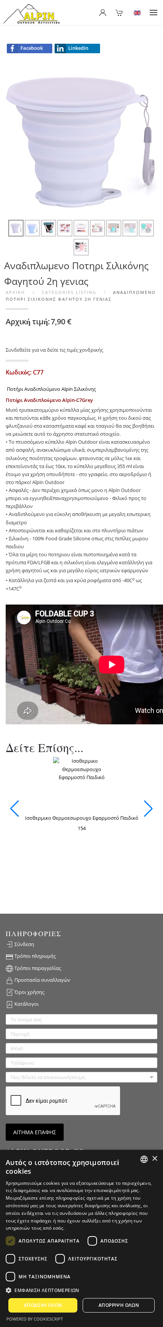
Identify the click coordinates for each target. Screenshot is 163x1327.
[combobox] (144, 1159)
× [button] (154, 1159)
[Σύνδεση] (103, 12)
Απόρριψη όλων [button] (119, 1305)
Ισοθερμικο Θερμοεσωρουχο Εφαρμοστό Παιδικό (81, 817)
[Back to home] (31, 14)
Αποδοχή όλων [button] (43, 1305)
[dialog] (81, 1238)
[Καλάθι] (119, 12)
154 (82, 828)
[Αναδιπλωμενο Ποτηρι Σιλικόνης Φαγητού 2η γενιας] (81, 139)
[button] (153, 12)
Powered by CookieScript (34, 1319)
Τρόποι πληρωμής (34, 955)
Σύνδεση (23, 944)
